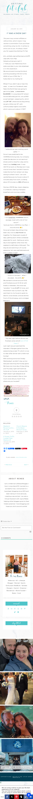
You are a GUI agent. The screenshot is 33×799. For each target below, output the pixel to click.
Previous (9, 464)
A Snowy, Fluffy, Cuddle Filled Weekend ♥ (8, 438)
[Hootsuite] (21, 796)
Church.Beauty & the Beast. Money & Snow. (21, 427)
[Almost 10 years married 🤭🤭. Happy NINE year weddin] (16, 688)
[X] (11, 796)
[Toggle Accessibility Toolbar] (28, 795)
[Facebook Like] (26, 796)
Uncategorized (21, 457)
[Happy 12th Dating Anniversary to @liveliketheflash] (16, 722)
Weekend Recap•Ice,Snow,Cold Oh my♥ (10, 427)
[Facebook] (7, 796)
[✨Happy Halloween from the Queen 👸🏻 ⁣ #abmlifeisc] (16, 755)
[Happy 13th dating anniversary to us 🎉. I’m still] (16, 655)
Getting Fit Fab (16, 10)
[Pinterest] (16, 796)
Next (25, 464)
